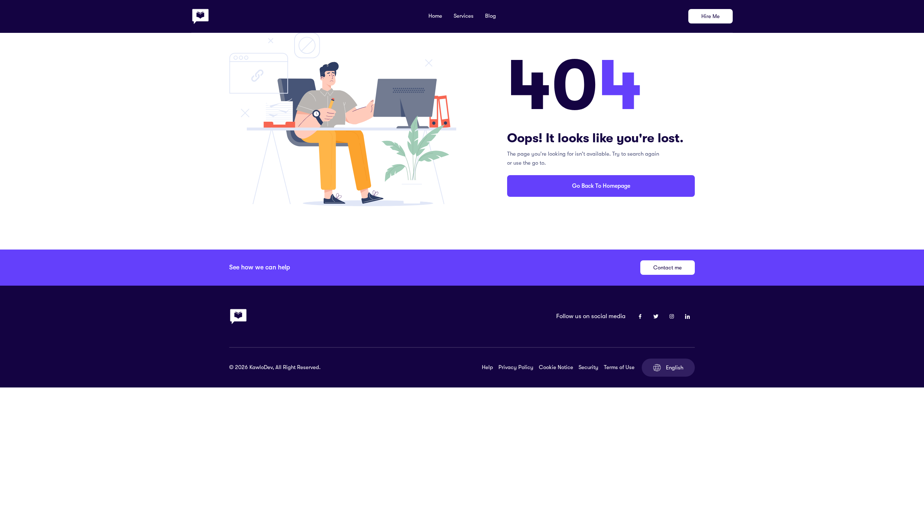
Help (487, 367)
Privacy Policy (515, 367)
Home (435, 16)
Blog (490, 16)
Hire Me (710, 16)
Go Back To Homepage (601, 186)
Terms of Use (619, 367)
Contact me (667, 267)
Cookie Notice (556, 367)
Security (588, 367)
